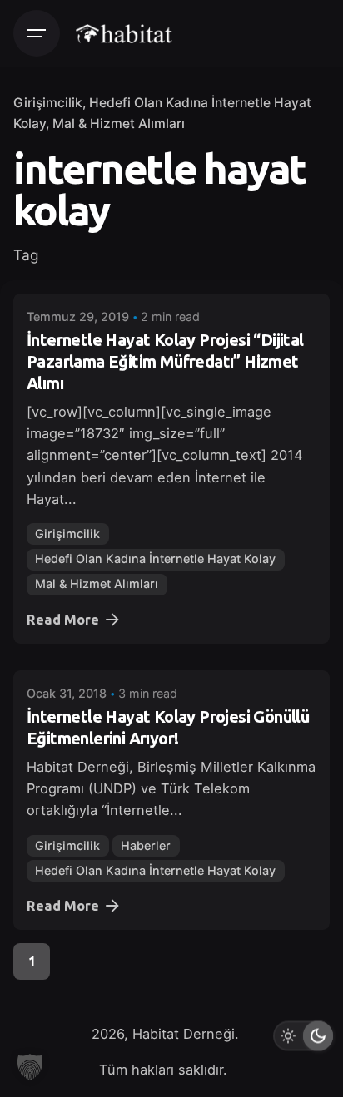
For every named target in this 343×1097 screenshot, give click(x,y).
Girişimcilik (47, 103)
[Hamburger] (36, 33)
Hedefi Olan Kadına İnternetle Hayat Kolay (155, 558)
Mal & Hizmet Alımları (118, 123)
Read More (63, 619)
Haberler (146, 845)
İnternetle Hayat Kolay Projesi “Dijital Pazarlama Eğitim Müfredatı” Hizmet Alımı (165, 361)
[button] (30, 1067)
